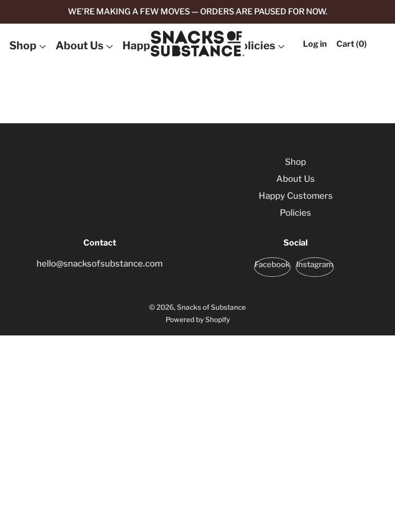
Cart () (351, 44)
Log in (315, 44)
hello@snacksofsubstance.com (100, 263)
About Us (79, 45)
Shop (23, 45)
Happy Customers (296, 196)
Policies (254, 45)
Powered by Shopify (198, 319)
